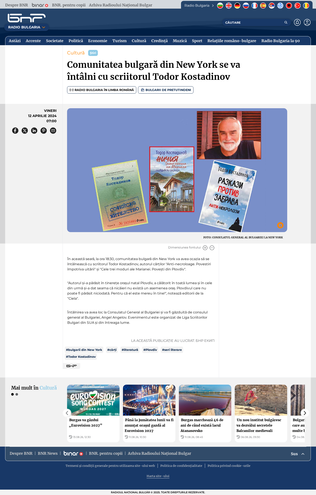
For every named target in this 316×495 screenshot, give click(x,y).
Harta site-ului (158, 476)
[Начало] (27, 18)
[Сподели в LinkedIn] (34, 130)
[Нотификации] (297, 22)
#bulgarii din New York (84, 350)
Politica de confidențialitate (181, 466)
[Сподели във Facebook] (15, 130)
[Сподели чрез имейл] (53, 130)
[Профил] (307, 22)
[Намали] (212, 247)
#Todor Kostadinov (81, 357)
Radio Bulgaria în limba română (104, 90)
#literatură (130, 350)
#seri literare (172, 350)
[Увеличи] (205, 247)
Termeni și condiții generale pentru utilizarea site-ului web (110, 466)
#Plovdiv (150, 350)
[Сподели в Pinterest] (43, 130)
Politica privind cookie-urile (229, 466)
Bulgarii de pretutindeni (168, 90)
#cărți (112, 350)
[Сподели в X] (24, 130)
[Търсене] (285, 22)
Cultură (76, 53)
